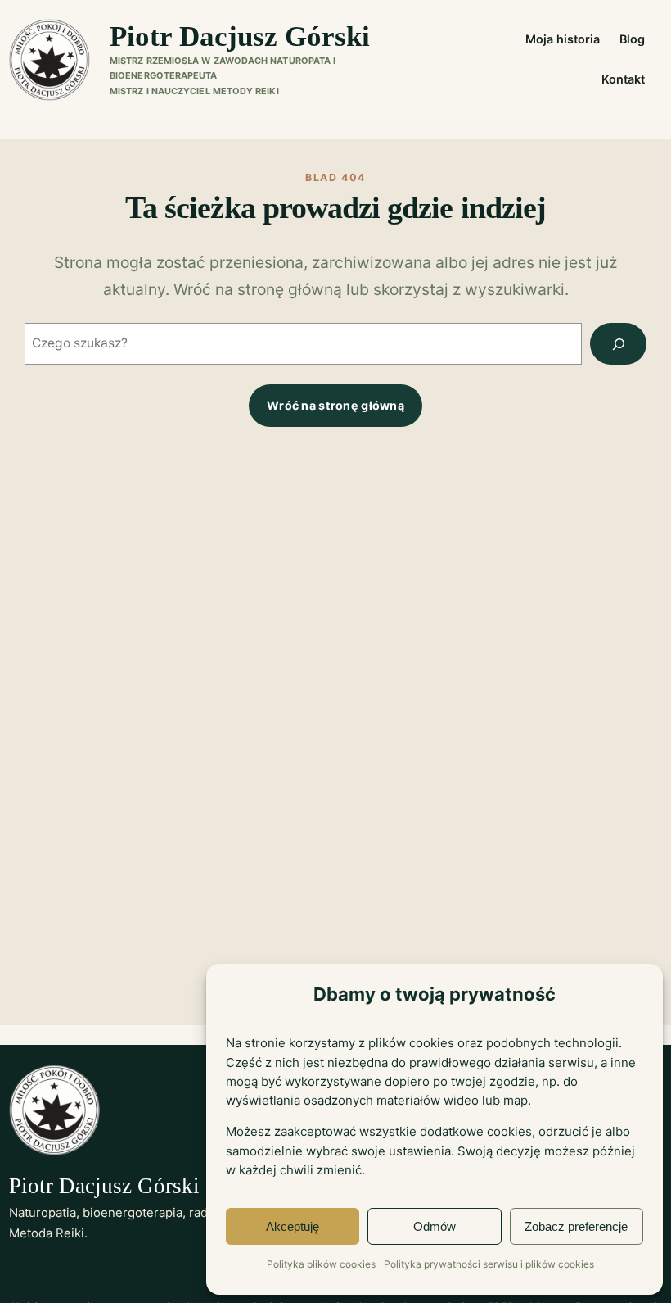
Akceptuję (292, 1226)
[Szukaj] (618, 344)
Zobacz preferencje (576, 1226)
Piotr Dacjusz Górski (240, 36)
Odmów (434, 1226)
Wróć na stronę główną (335, 405)
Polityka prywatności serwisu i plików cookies (489, 1264)
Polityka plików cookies (321, 1264)
